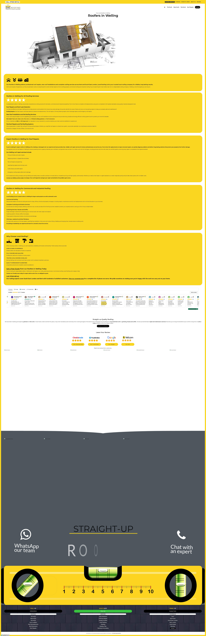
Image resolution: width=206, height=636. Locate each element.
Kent (173, 616)
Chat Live (103, 611)
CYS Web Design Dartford (116, 633)
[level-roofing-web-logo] (13, 7)
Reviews (199, 1)
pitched (25, 321)
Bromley (173, 626)
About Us (193, 1)
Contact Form (172, 611)
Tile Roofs (33, 616)
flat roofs (32, 321)
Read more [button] (19, 305)
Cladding (103, 624)
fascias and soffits (131, 321)
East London (173, 622)
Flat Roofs (33, 620)
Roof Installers (33, 622)
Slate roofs (20, 119)
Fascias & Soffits (103, 620)
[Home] (165, 7)
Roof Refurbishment (33, 624)
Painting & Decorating (103, 628)
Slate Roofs (33, 618)
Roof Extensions (33, 626)
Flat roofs (26, 119)
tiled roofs (117, 321)
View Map (173, 628)
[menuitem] (170, 2)
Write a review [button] (194, 292)
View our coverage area (76, 278)
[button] (16, 289)
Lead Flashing (103, 622)
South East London (173, 620)
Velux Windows (103, 616)
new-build (112, 321)
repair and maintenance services (157, 321)
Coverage (177, 1)
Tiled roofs (14, 119)
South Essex (173, 624)
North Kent (173, 618)
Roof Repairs (33, 628)
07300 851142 (14, 2)
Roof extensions (51, 119)
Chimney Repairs (103, 618)
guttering (124, 321)
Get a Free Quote (13, 269)
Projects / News (185, 1)
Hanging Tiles (103, 626)
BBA (17, 121)
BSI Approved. (24, 121)
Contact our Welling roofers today (15, 178)
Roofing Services (169, 1)
